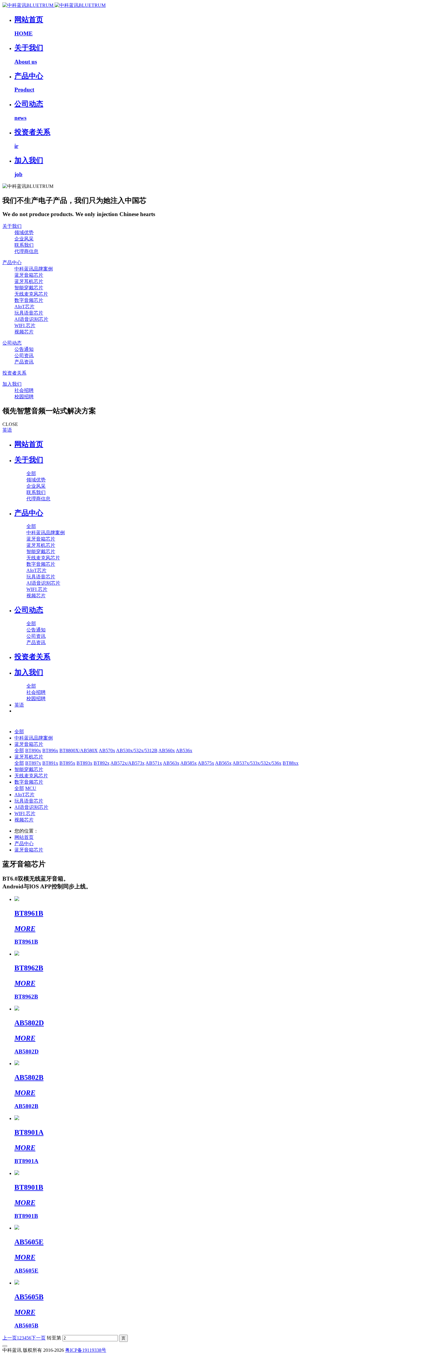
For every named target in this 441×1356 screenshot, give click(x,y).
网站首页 (28, 444)
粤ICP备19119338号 (85, 1350)
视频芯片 (24, 819)
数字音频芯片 (28, 782)
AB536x (184, 750)
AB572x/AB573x (127, 763)
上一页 (9, 1337)
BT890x (33, 750)
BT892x (102, 763)
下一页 (38, 1337)
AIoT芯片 (24, 794)
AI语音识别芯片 (31, 807)
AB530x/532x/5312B (137, 750)
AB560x (166, 750)
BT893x (84, 763)
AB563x (171, 763)
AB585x (188, 763)
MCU (30, 788)
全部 (31, 473)
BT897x (33, 763)
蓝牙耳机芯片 (28, 756)
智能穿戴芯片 (28, 769)
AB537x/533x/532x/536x (256, 763)
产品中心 (24, 843)
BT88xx (290, 763)
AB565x (223, 763)
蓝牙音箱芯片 (28, 744)
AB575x (206, 763)
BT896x (50, 750)
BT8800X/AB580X (78, 750)
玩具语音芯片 (28, 800)
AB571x (154, 763)
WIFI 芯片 (24, 813)
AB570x (107, 750)
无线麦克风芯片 (31, 775)
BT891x (50, 763)
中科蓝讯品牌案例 (33, 737)
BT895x (67, 763)
